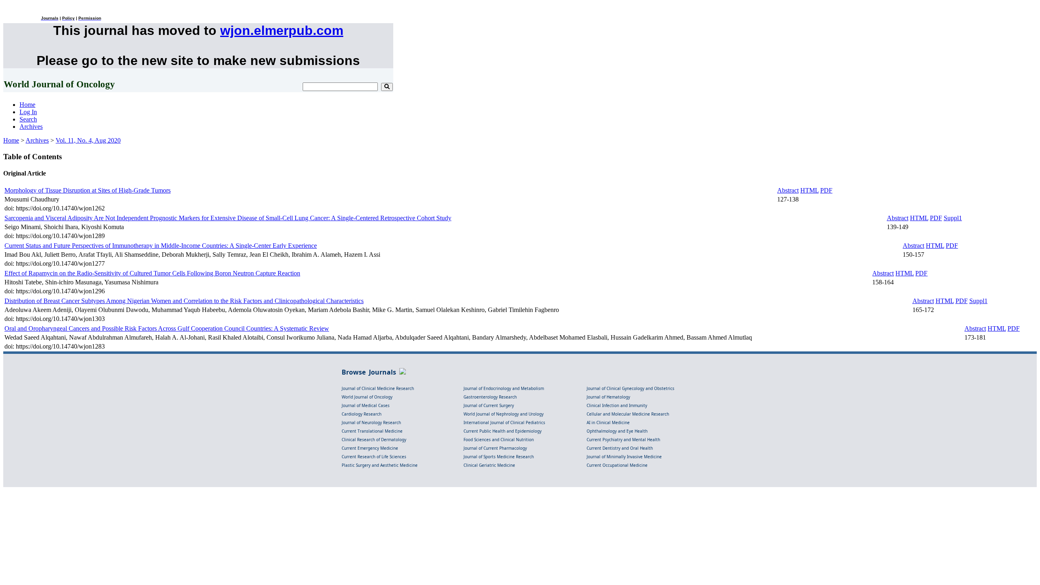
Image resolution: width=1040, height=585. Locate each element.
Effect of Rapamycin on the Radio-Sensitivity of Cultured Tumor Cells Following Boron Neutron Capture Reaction (152, 273)
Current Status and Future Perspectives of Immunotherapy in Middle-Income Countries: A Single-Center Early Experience (160, 245)
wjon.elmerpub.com (281, 30)
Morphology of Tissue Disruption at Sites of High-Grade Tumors (87, 190)
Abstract (788, 190)
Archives (31, 126)
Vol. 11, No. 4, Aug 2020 (88, 140)
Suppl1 (953, 217)
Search (28, 119)
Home (27, 104)
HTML (809, 190)
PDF (826, 190)
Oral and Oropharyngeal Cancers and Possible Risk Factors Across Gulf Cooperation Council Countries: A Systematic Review (166, 328)
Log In (28, 111)
